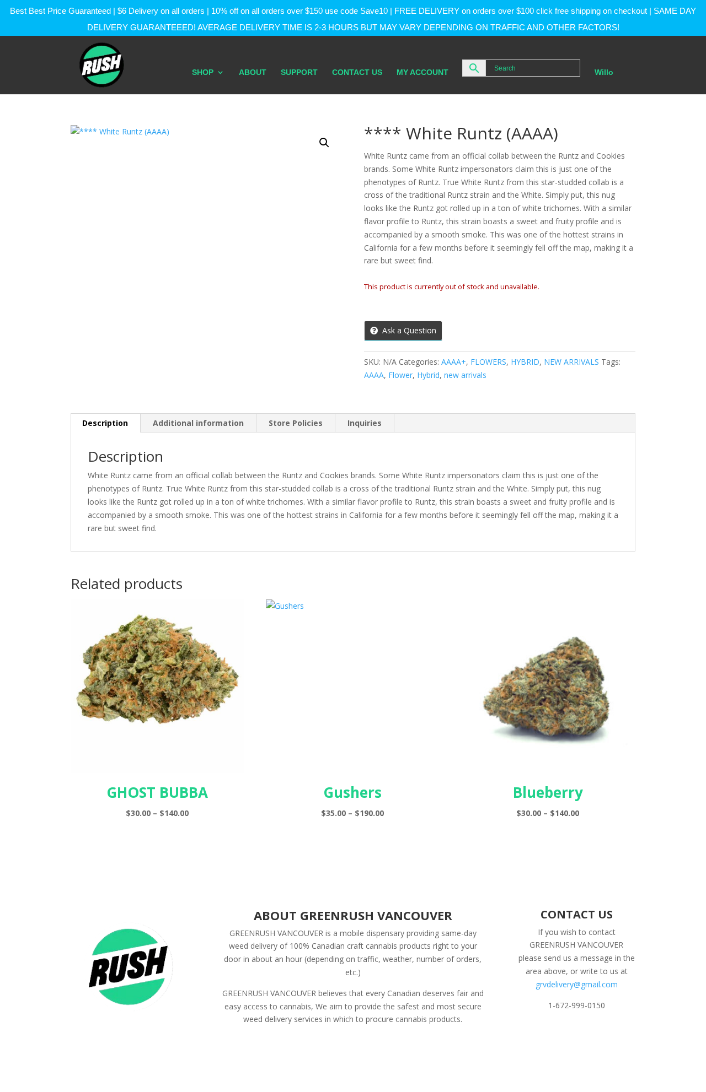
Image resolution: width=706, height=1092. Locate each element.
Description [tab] (105, 423)
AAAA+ (453, 361)
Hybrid (428, 375)
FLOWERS (488, 361)
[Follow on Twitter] (548, 1036)
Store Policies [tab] (296, 423)
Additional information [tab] (198, 423)
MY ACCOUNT (422, 72)
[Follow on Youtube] (614, 1036)
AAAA (374, 375)
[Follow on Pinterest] (592, 1036)
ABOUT (252, 72)
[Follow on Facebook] (526, 1036)
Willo (604, 72)
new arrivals (465, 375)
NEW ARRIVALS (571, 361)
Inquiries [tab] (364, 423)
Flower (400, 375)
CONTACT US (357, 72)
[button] (324, 143)
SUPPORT (299, 72)
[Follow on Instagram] (570, 1036)
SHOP (202, 72)
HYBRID (525, 361)
